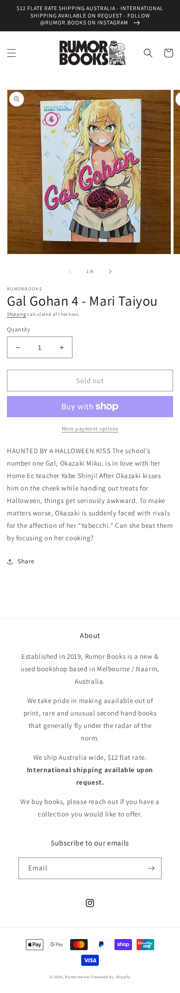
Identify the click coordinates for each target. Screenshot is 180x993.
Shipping (16, 314)
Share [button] (26, 561)
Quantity (18, 329)
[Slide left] (70, 271)
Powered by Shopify (111, 976)
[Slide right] (110, 271)
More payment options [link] (90, 428)
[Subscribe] (151, 868)
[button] (11, 53)
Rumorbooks (77, 976)
